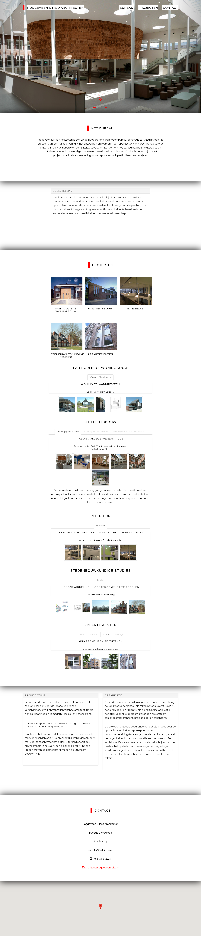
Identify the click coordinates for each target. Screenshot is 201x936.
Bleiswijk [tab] (119, 634)
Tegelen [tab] (100, 580)
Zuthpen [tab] (106, 634)
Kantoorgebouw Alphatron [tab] (96, 432)
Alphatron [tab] (100, 526)
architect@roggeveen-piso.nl (102, 867)
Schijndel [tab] (93, 634)
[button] (100, 906)
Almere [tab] (81, 634)
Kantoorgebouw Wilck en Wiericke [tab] (128, 432)
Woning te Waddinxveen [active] (100, 377)
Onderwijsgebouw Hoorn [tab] (68, 432)
